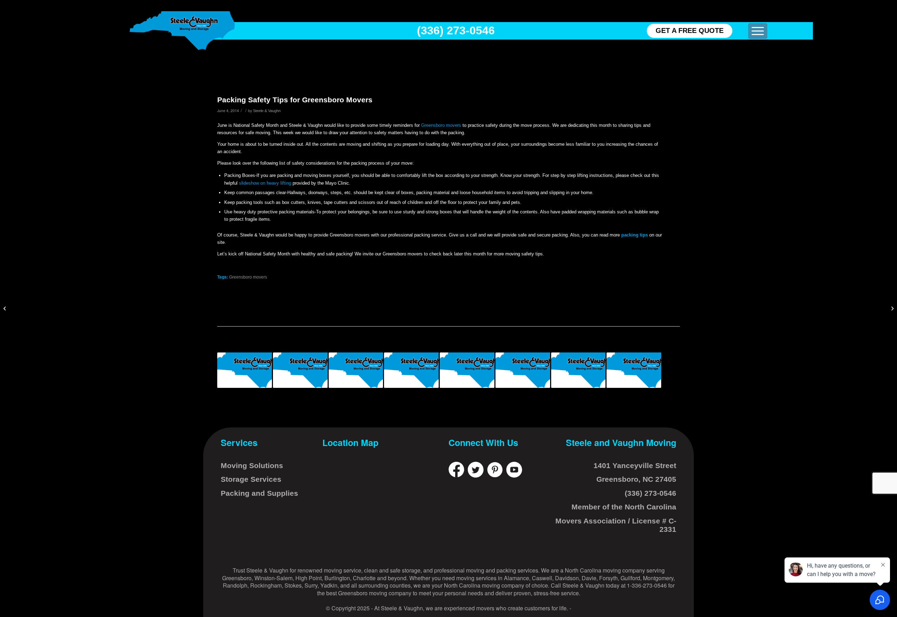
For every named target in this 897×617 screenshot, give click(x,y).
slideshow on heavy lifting (265, 183)
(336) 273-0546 (456, 30)
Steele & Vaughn (267, 111)
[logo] (182, 30)
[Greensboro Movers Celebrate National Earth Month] (411, 370)
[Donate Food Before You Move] (356, 370)
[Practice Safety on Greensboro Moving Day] (891, 308)
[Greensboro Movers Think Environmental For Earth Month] (634, 370)
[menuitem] (757, 31)
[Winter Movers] (522, 370)
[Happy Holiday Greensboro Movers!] (578, 370)
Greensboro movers (441, 125)
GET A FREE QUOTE (690, 30)
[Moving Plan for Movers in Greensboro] (5, 308)
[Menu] (758, 31)
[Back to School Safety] (467, 370)
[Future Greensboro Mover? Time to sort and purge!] (244, 370)
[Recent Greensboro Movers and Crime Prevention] (300, 370)
